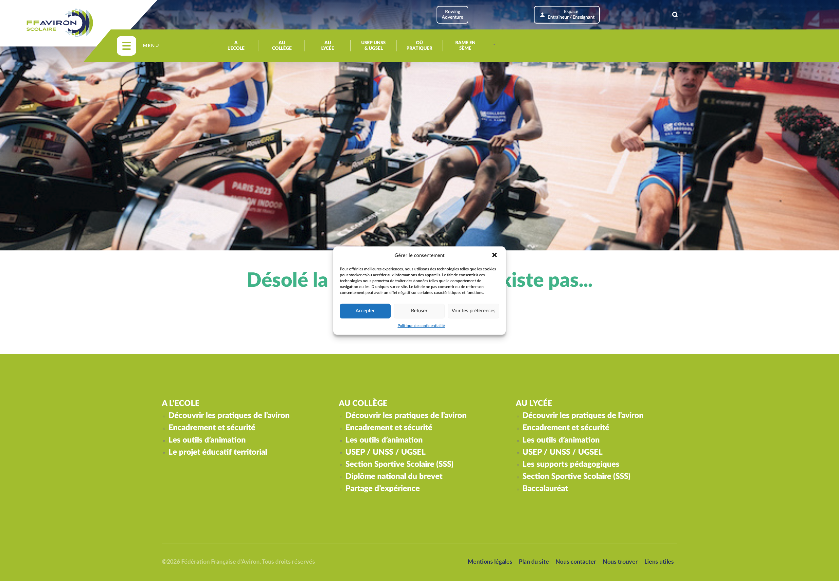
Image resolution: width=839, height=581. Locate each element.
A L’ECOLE (235, 46)
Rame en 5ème (465, 46)
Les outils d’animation (207, 440)
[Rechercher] (675, 15)
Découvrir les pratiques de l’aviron (229, 416)
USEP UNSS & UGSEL (373, 46)
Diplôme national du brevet (393, 477)
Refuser (419, 310)
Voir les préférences (474, 310)
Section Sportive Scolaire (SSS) (399, 464)
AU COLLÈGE (282, 46)
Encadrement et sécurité (211, 428)
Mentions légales (490, 562)
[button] (495, 255)
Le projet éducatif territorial (217, 452)
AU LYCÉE (327, 46)
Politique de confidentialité (421, 326)
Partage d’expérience (382, 489)
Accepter (365, 310)
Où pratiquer (419, 46)
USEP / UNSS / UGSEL (385, 452)
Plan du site (534, 562)
